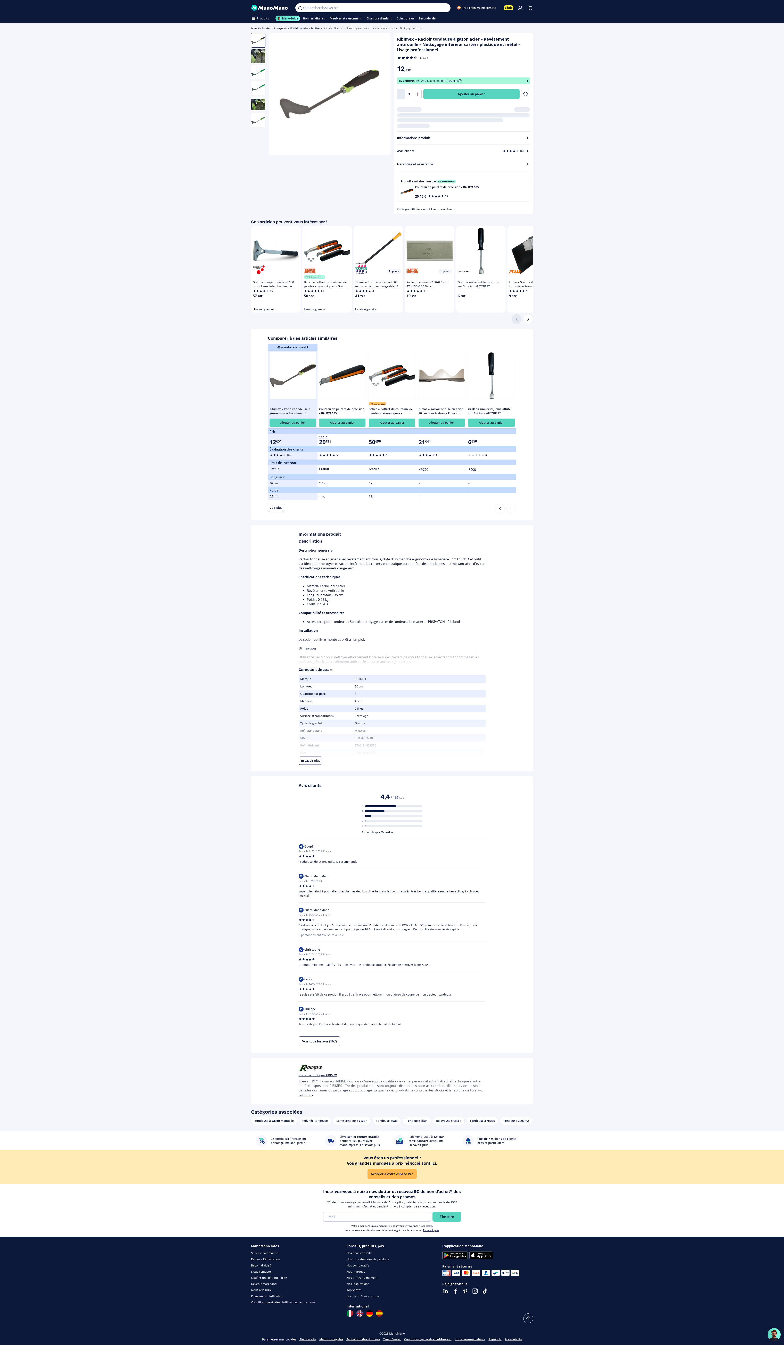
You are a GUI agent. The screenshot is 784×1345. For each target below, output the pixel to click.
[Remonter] (528, 1318)
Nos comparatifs (358, 1265)
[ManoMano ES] (379, 1313)
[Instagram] (475, 1291)
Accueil (255, 28)
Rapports (495, 1339)
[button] (463, 188)
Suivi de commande (264, 1253)
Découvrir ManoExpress (363, 1296)
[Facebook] (455, 1291)
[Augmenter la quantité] (417, 94)
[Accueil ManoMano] (270, 7)
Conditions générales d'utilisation (428, 1339)
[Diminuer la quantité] (401, 94)
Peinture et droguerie (274, 28)
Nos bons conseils (359, 1253)
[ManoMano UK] (359, 1313)
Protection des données (363, 1339)
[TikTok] (485, 1291)
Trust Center (392, 1339)
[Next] (511, 508)
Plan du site (307, 1339)
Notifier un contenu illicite (269, 1278)
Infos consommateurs (470, 1339)
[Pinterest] (465, 1291)
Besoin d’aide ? (261, 1265)
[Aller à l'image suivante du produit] (382, 95)
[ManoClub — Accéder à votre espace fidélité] (508, 7)
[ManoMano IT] (350, 1313)
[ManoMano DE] (369, 1313)
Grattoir (315, 28)
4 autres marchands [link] (442, 209)
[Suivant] (528, 319)
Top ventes (354, 1290)
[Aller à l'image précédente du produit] (277, 95)
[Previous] (500, 508)
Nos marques (356, 1271)
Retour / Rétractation (265, 1259)
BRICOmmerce (418, 209)
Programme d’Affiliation (267, 1296)
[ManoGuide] (774, 1334)
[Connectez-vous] (520, 7)
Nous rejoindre (261, 1290)
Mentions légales (331, 1339)
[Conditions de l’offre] (527, 80)
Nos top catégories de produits (368, 1259)
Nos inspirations (358, 1284)
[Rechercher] (300, 8)
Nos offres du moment (362, 1278)
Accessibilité (513, 1339)
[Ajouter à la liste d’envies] (525, 94)
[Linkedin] (445, 1291)
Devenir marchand (264, 1284)
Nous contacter (261, 1271)
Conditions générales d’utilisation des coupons (283, 1302)
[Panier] (530, 7)
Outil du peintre (299, 28)
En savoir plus (431, 1230)
